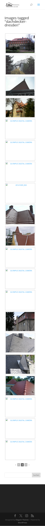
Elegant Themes (22, 520)
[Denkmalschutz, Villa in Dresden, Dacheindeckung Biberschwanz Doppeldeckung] (20, 107)
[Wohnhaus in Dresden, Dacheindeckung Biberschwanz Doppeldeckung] (20, 235)
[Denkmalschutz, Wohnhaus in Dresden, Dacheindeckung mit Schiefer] (20, 364)
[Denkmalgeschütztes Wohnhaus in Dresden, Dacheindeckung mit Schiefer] (20, 342)
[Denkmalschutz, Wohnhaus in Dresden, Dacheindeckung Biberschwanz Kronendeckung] (20, 43)
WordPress (22, 522)
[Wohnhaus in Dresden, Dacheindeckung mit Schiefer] (20, 64)
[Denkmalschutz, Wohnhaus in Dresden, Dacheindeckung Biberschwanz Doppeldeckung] (20, 171)
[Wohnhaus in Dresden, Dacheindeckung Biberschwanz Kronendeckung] (20, 257)
